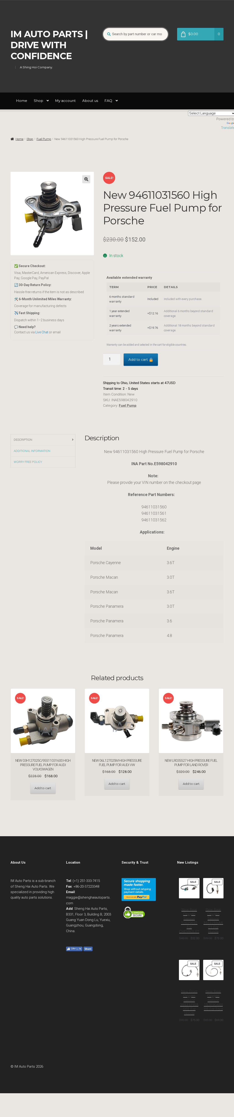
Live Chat (41, 332)
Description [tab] (23, 439)
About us (90, 100)
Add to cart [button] (43, 788)
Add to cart (138, 359)
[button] (86, 179)
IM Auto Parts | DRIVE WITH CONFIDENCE (49, 45)
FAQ (108, 100)
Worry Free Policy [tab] (28, 462)
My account (65, 100)
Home (21, 100)
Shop (38, 100)
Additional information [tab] (32, 451)
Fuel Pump (44, 139)
